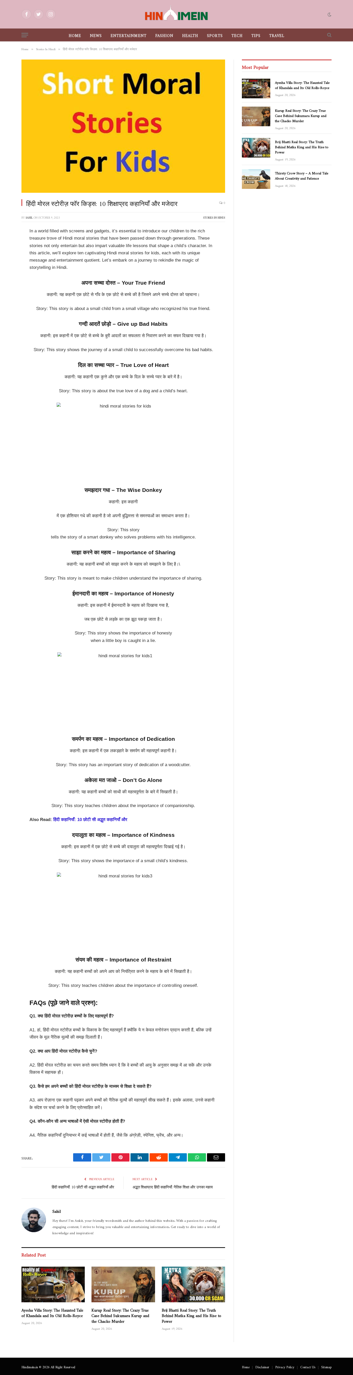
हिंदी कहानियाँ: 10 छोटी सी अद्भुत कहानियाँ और (90, 819)
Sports (214, 35)
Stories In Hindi (214, 216)
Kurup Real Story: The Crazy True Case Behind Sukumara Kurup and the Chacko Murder (120, 1314)
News (96, 35)
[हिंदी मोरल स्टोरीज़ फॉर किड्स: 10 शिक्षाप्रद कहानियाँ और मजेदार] (123, 126)
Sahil (29, 216)
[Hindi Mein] (177, 14)
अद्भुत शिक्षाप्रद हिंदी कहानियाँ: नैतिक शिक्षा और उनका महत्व (173, 1186)
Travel (276, 35)
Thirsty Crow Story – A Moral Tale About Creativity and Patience (301, 175)
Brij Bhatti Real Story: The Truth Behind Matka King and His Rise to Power (191, 1314)
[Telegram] (8, 311)
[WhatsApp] (8, 324)
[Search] (329, 35)
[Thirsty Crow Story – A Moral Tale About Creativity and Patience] (256, 179)
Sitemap (326, 1366)
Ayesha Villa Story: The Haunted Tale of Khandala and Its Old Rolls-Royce (52, 1312)
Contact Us (307, 1366)
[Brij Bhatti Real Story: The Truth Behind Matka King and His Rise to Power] (193, 1284)
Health (190, 35)
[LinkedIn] (8, 271)
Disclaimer (262, 1366)
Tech (237, 35)
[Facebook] (8, 245)
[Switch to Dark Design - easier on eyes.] (329, 14)
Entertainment (129, 35)
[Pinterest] (8, 284)
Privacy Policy (284, 1366)
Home (75, 35)
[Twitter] (8, 258)
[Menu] (24, 35)
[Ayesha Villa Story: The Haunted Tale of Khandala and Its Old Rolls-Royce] (53, 1284)
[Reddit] (8, 297)
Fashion (164, 35)
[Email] (8, 337)
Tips (255, 35)
